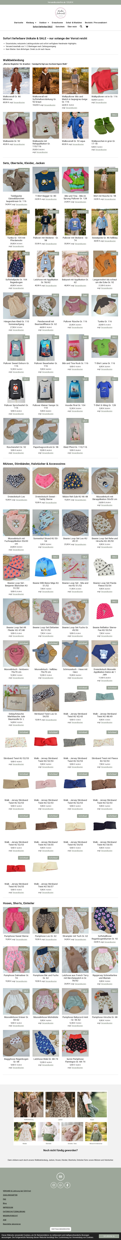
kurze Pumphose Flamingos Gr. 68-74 (75, 1060)
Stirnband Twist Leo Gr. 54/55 (45, 715)
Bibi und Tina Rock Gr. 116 (75, 363)
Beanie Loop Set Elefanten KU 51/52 (46, 628)
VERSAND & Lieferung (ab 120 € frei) (17, 1191)
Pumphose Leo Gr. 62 (45, 936)
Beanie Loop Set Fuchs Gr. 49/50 (75, 628)
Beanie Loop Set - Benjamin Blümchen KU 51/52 (16, 586)
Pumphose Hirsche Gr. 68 (104, 1017)
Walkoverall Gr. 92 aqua (73, 141)
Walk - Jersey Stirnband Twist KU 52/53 (46, 759)
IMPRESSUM (8, 1207)
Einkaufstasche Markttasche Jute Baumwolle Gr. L (16, 717)
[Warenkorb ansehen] (87, 27)
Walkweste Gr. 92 (11, 141)
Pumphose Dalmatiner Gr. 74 (16, 976)
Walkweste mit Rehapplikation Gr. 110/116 (41, 144)
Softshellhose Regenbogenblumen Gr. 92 (105, 937)
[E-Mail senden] (60, 1177)
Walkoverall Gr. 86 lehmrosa (12, 97)
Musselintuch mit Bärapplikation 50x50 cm (104, 498)
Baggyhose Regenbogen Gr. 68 (16, 1060)
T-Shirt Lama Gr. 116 (105, 363)
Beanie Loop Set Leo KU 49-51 (75, 539)
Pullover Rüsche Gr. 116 (75, 321)
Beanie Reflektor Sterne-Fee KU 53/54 (105, 628)
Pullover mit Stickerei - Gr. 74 (75, 239)
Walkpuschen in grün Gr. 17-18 (103, 142)
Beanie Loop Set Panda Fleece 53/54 (104, 584)
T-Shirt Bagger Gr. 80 (45, 196)
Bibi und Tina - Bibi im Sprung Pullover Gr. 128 (75, 197)
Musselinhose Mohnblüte (45, 1017)
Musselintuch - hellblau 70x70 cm (46, 670)
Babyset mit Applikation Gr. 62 (75, 281)
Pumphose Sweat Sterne (16, 936)
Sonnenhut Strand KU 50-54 (45, 539)
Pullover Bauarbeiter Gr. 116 (45, 364)
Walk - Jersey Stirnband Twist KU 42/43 (75, 715)
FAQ (4, 1199)
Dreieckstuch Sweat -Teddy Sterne (45, 498)
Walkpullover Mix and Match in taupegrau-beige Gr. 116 (74, 99)
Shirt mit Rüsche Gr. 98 (104, 196)
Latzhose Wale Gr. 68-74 (45, 1059)
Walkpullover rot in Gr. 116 (104, 96)
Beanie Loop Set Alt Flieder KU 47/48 (16, 628)
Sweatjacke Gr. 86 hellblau (105, 238)
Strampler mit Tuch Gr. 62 (75, 936)
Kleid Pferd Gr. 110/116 (75, 447)
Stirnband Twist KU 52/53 (16, 758)
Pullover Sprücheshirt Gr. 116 (16, 406)
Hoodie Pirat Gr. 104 (75, 405)
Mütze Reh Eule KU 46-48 (75, 496)
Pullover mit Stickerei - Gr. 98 (45, 239)
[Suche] (81, 26)
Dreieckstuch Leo (16, 496)
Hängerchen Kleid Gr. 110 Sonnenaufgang (16, 322)
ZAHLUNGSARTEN (10, 1195)
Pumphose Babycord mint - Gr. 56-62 (75, 1018)
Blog (5, 1203)
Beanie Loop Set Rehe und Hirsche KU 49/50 (105, 539)
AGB (4, 1220)
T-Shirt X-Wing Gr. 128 (105, 405)
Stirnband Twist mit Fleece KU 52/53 (105, 759)
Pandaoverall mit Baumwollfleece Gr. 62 (46, 322)
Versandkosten (19, 102)
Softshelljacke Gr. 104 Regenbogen (16, 281)
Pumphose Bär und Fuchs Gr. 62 (45, 976)
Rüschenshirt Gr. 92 (16, 447)
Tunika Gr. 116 (105, 321)
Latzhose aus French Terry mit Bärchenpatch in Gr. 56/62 (75, 978)
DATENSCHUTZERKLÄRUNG (14, 1212)
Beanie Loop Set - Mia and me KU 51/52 (75, 584)
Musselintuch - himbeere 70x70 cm (16, 670)
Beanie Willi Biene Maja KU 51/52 (46, 584)
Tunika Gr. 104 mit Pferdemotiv (16, 239)
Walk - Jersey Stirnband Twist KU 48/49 (105, 715)
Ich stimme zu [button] (109, 1236)
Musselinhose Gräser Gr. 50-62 (16, 1018)
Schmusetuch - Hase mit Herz (75, 670)
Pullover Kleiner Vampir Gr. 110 (46, 406)
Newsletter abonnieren (12, 1224)
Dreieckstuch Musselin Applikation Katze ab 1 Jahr (105, 672)
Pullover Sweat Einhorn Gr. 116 (16, 364)
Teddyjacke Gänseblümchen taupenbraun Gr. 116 (16, 199)
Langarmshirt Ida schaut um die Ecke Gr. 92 (105, 281)
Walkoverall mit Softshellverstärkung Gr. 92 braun (44, 99)
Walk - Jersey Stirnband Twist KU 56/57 (46, 885)
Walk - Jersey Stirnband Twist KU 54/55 (46, 843)
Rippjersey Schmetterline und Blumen (105, 976)
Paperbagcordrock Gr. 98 (45, 447)
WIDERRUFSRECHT (10, 1216)
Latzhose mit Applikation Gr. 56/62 (46, 281)
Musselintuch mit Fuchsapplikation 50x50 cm (16, 541)
